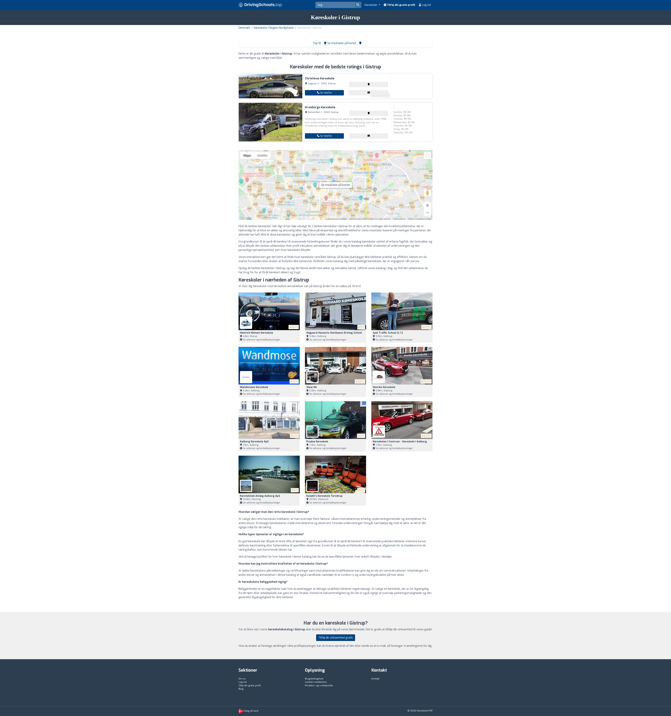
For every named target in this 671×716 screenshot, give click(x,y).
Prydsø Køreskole (317, 441)
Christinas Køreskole (319, 78)
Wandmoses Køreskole (254, 387)
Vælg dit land (250, 710)
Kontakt (375, 678)
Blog (241, 688)
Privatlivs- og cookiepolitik (319, 685)
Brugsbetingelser (314, 678)
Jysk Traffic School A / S (388, 332)
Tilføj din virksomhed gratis (335, 637)
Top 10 (316, 43)
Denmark (244, 28)
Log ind (426, 5)
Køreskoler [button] (371, 5)
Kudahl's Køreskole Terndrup (324, 496)
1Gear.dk (311, 387)
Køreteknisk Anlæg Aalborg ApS (260, 496)
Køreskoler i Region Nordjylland (273, 28)
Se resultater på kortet (335, 185)
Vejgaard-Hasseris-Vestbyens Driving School (334, 332)
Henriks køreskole (384, 387)
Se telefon (325, 92)
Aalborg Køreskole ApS (254, 441)
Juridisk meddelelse (316, 682)
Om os (242, 678)
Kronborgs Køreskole (320, 107)
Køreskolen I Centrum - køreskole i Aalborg (400, 441)
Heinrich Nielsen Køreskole (256, 332)
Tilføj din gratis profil (400, 5)
